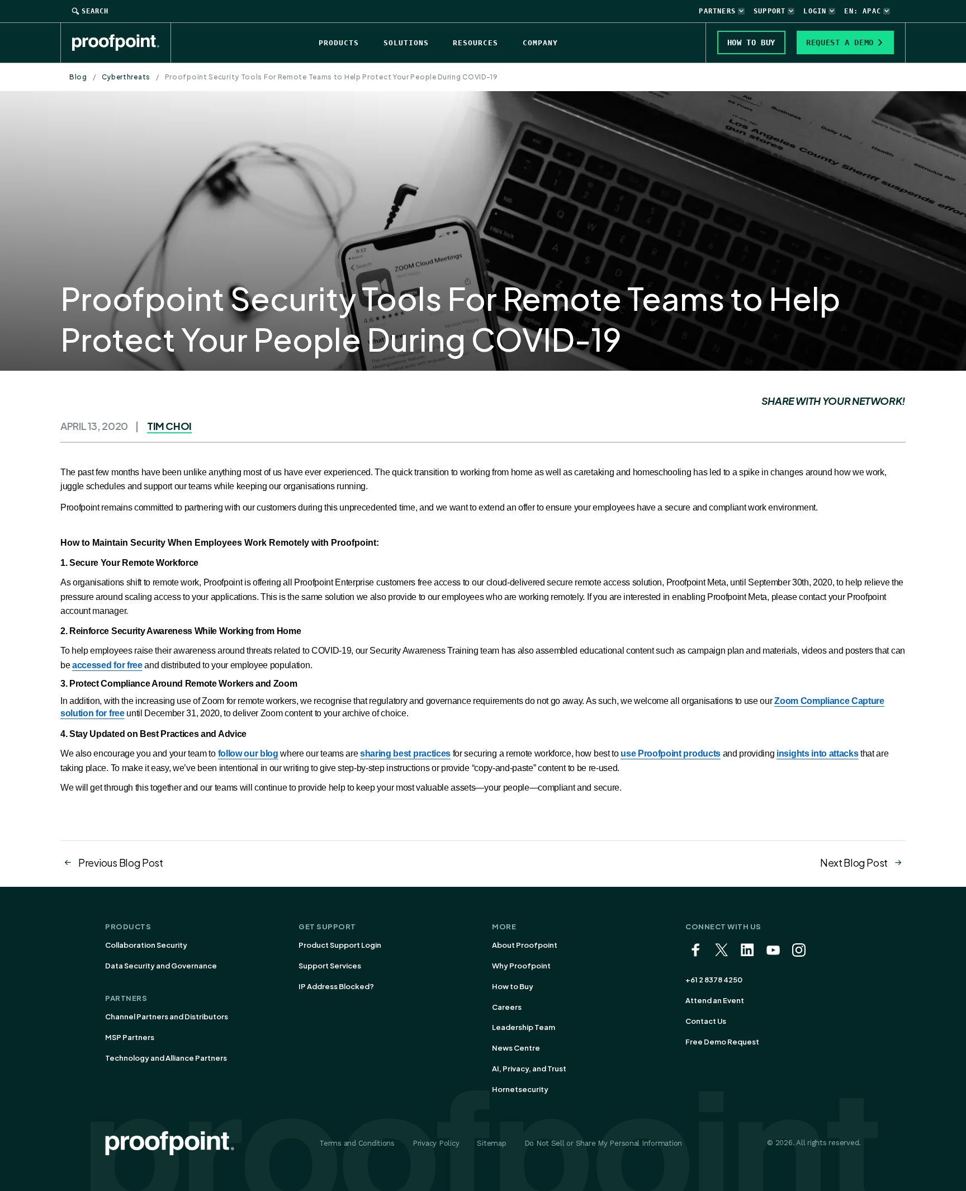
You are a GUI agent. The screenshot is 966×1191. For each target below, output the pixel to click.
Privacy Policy (436, 1143)
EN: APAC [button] (862, 11)
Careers (507, 1007)
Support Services (330, 965)
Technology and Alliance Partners (166, 1057)
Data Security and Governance (161, 965)
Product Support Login (340, 944)
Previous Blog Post (120, 862)
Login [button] (814, 11)
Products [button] (339, 43)
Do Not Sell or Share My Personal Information (603, 1143)
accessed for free (107, 665)
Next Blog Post (854, 862)
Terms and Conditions (357, 1143)
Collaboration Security (146, 944)
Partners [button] (717, 11)
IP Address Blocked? (336, 986)
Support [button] (769, 11)
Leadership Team (523, 1027)
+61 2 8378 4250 (713, 979)
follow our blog (248, 753)
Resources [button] (475, 43)
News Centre (516, 1047)
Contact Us (705, 1021)
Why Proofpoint (521, 965)
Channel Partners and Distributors (166, 1016)
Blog (78, 77)
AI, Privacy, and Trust (529, 1068)
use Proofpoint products (671, 753)
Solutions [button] (406, 43)
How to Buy (512, 986)
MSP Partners (129, 1037)
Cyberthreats (126, 77)
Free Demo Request (722, 1041)
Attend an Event (714, 1000)
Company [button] (540, 43)
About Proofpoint (524, 944)
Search (95, 11)
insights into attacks (817, 753)
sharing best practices (405, 753)
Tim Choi (169, 425)
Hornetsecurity (520, 1089)
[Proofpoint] (121, 42)
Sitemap (491, 1143)
